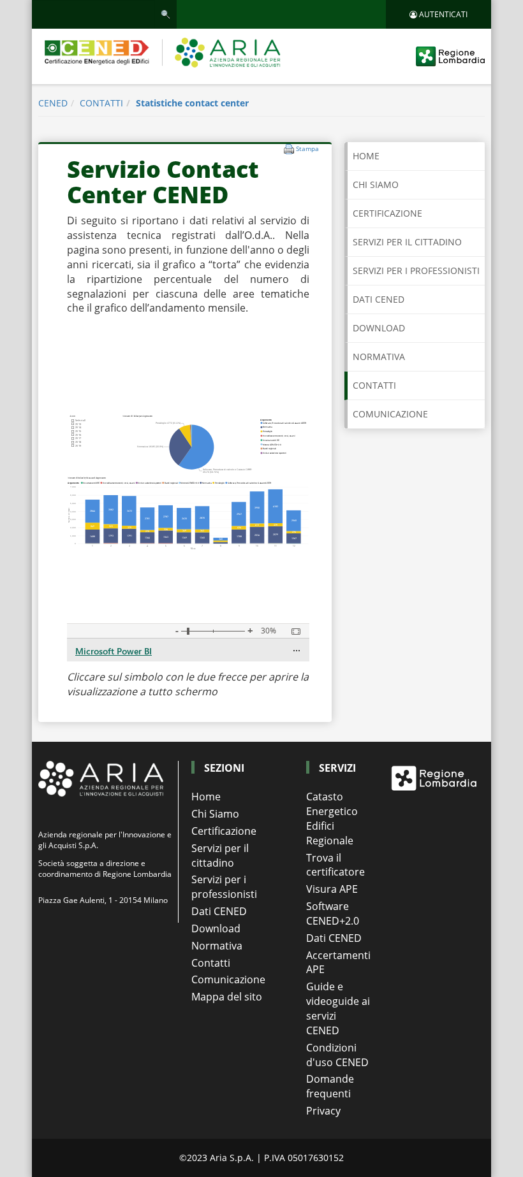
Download (215, 928)
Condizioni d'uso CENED (337, 1055)
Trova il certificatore (335, 865)
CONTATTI (101, 103)
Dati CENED (219, 911)
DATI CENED (378, 299)
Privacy (323, 1111)
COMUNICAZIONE (390, 414)
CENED (53, 103)
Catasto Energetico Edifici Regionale (332, 819)
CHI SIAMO (376, 184)
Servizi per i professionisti (224, 886)
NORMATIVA (379, 356)
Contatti (210, 963)
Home (366, 156)
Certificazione (223, 831)
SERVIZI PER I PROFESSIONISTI (416, 270)
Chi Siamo (215, 814)
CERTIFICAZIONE (387, 213)
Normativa (216, 946)
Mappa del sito (226, 997)
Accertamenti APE (338, 962)
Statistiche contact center (192, 103)
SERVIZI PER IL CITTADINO (407, 242)
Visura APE (332, 889)
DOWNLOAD (379, 328)
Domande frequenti (330, 1086)
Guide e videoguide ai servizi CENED (338, 1008)
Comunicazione (228, 979)
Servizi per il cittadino (220, 855)
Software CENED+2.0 (332, 913)
